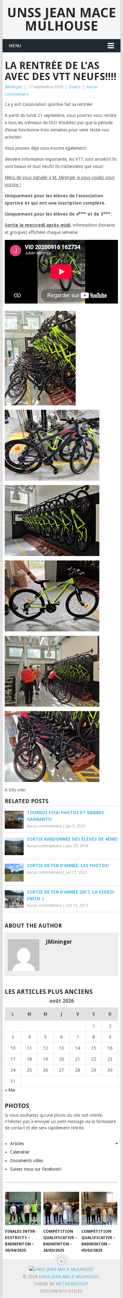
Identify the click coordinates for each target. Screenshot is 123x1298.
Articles (17, 1143)
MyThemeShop (72, 1283)
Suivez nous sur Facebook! (36, 1169)
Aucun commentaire (44, 826)
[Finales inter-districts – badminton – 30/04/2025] (23, 1208)
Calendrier (20, 1152)
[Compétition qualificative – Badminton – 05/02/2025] (99, 1208)
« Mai (10, 1089)
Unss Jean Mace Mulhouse (61, 19)
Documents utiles (26, 1160)
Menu (15, 45)
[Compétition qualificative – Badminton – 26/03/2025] (61, 1208)
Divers (74, 86)
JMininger (13, 86)
